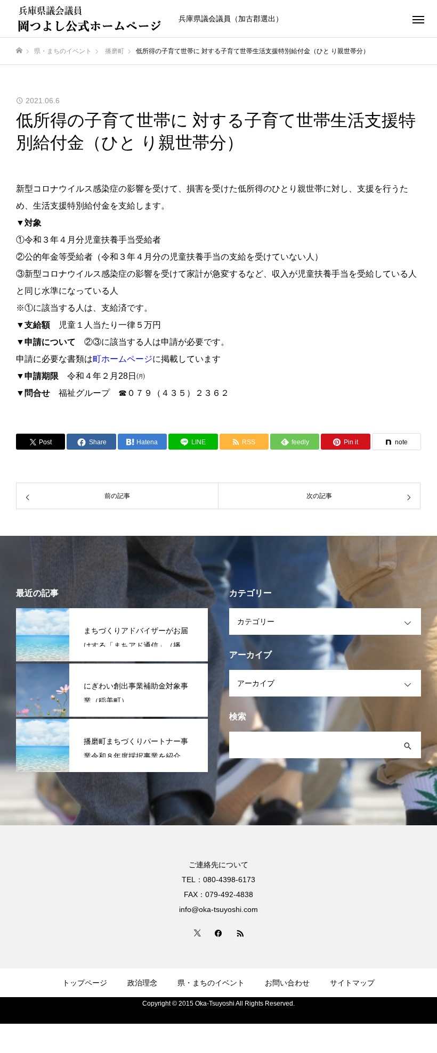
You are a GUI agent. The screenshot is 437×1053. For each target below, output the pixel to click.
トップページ (84, 983)
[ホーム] (19, 50)
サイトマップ (352, 983)
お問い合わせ (287, 983)
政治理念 (142, 983)
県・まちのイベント (211, 983)
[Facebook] (218, 932)
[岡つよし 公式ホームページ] (90, 18)
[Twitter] (197, 932)
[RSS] (239, 932)
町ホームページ (122, 358)
